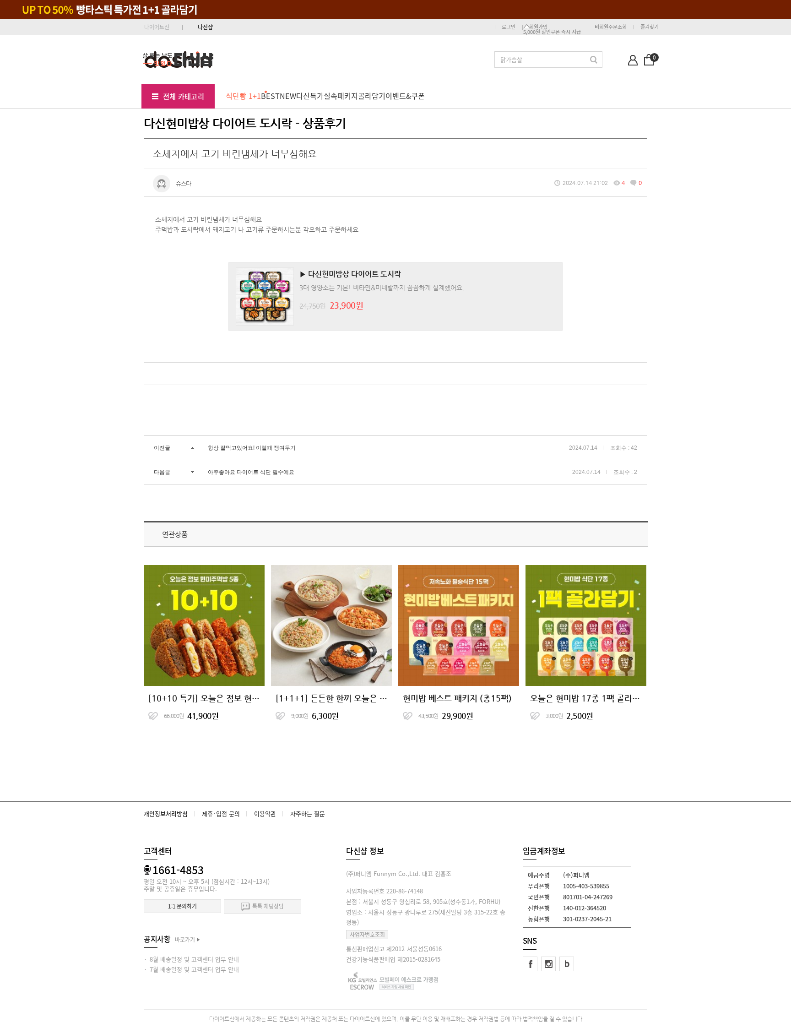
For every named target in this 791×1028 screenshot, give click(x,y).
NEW (288, 95)
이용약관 (265, 813)
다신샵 (205, 27)
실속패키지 (341, 95)
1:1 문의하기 (182, 906)
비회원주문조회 (611, 26)
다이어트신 (156, 27)
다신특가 (310, 95)
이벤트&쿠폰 (405, 95)
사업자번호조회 (367, 934)
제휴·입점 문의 (221, 813)
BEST (270, 95)
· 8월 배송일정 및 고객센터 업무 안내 (191, 959)
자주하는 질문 (307, 813)
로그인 (508, 26)
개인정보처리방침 (166, 813)
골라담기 (371, 95)
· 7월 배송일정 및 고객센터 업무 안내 (191, 969)
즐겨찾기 (649, 26)
